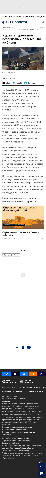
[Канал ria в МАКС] (6, 374)
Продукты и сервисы (34, 391)
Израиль (7, 255)
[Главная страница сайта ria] (14, 22)
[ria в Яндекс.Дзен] (15, 374)
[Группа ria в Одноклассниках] (33, 374)
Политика (6, 387)
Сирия (16, 255)
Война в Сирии (24, 201)
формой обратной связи (24, 448)
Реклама (19, 391)
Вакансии (6, 401)
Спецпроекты (8, 391)
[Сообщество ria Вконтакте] (24, 374)
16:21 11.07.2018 (8, 28)
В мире (37, 387)
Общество (16, 387)
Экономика (27, 387)
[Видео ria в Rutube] (41, 374)
